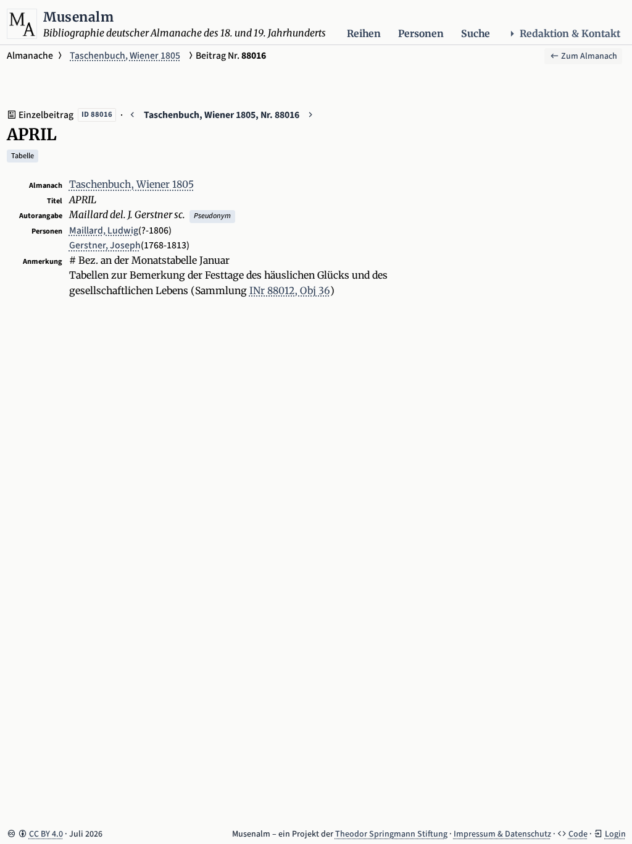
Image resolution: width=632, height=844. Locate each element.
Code (578, 834)
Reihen (364, 34)
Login (615, 834)
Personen (421, 34)
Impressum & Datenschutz (502, 834)
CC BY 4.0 (46, 834)
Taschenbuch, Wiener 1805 (125, 55)
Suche (475, 34)
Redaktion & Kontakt (570, 34)
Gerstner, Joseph (105, 245)
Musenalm (78, 17)
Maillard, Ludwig (103, 230)
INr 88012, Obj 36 (289, 291)
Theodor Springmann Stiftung (391, 834)
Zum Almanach (588, 56)
